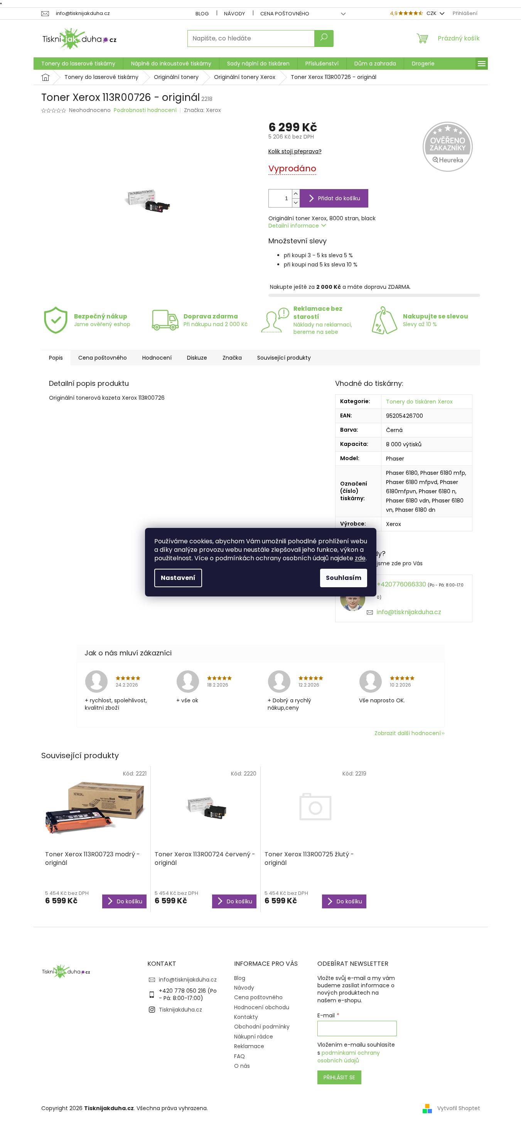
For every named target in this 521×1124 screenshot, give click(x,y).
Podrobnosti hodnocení (145, 110)
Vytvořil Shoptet (458, 1108)
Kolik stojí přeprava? (295, 151)
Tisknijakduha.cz (180, 1009)
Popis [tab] (56, 358)
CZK (432, 13)
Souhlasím (343, 577)
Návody (234, 13)
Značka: (202, 110)
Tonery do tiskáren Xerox (419, 401)
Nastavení (178, 577)
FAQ (239, 1056)
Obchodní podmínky (262, 1026)
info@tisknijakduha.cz (409, 612)
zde (360, 558)
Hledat (324, 38)
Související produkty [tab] (284, 358)
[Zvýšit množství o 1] (296, 193)
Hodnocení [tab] (157, 358)
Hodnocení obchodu (261, 1007)
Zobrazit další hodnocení (407, 733)
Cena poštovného (284, 13)
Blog (202, 13)
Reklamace (249, 1046)
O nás (242, 1066)
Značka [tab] (232, 358)
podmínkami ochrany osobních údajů (348, 1056)
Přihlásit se (339, 1077)
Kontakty (246, 1017)
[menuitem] (78, 63)
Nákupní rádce (253, 1036)
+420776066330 (401, 584)
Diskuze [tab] (197, 358)
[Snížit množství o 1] (296, 202)
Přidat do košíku (339, 198)
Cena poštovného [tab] (102, 358)
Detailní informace (293, 225)
